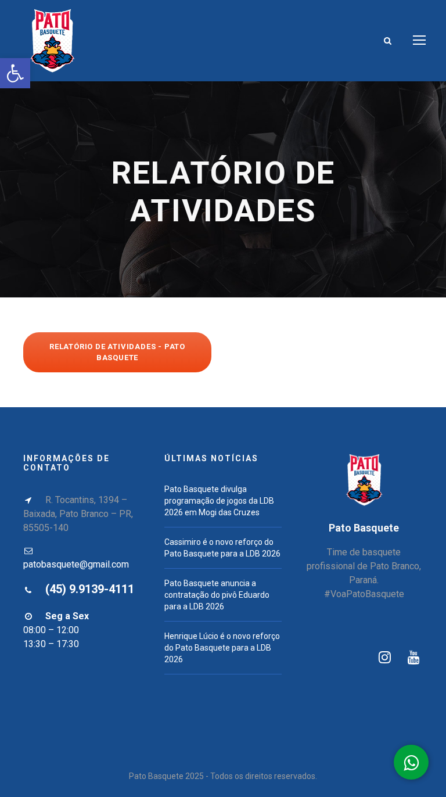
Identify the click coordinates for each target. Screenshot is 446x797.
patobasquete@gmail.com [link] (76, 564)
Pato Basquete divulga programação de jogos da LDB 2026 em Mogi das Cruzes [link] (219, 500)
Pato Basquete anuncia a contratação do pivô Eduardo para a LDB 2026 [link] (216, 595)
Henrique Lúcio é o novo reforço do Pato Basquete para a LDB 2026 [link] (222, 647)
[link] (15, 73)
